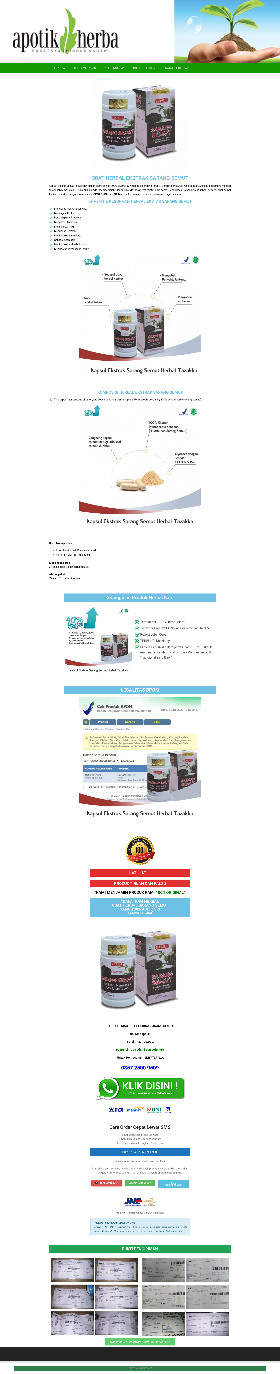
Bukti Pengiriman (114, 68)
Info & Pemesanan (83, 68)
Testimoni (153, 68)
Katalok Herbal (176, 68)
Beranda (58, 68)
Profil (136, 68)
